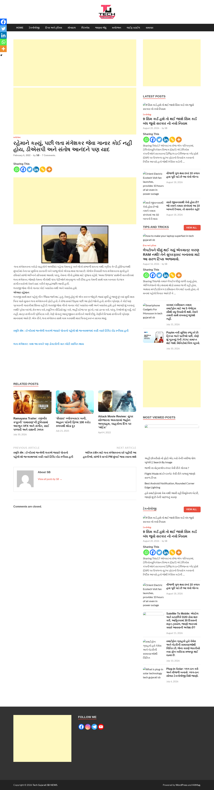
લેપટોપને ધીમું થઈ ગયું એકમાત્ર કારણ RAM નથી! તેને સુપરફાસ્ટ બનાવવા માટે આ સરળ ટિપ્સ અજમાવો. (171, 254)
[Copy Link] (43, 169)
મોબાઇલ (72, 27)
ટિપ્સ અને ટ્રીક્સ (53, 27)
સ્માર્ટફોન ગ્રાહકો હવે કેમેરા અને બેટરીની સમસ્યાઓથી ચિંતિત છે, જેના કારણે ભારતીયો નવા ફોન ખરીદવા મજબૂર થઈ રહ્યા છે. (183, 648)
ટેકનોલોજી (34, 27)
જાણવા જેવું (100, 27)
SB (37, 155)
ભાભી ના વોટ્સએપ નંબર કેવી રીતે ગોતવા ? (167, 467)
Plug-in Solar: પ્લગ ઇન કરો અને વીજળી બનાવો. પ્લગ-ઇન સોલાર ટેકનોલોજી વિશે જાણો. (182, 672)
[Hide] (1, 55)
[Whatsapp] (17, 169)
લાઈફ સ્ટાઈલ (133, 27)
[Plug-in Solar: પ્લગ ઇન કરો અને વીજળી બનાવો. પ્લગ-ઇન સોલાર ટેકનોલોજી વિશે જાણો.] (153, 669)
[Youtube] (101, 727)
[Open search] (198, 28)
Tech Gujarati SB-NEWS (45, 784)
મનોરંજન (116, 27)
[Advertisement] (74, 62)
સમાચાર (149, 27)
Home (19, 27)
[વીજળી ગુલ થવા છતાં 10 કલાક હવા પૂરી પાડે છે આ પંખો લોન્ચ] (153, 173)
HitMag (196, 784)
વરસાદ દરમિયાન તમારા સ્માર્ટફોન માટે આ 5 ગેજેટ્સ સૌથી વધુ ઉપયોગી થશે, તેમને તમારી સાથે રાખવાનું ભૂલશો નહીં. (182, 311)
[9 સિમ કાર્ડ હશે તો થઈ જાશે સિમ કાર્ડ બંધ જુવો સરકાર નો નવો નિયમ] (172, 107)
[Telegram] (94, 727)
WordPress (181, 784)
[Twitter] (30, 169)
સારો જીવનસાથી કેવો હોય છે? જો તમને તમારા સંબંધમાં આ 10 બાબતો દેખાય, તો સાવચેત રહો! (183, 206)
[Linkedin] (36, 169)
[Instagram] (88, 727)
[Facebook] (23, 169)
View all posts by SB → (50, 478)
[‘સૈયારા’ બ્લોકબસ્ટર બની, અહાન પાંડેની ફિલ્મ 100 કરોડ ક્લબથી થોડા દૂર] (75, 403)
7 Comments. (49, 155)
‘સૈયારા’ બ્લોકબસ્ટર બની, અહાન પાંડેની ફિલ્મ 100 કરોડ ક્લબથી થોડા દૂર (73, 422)
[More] (49, 169)
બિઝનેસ (85, 27)
